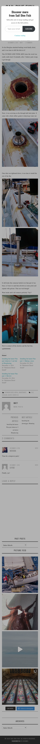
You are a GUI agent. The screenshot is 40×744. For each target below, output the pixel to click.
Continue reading (20, 35)
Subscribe (28, 28)
